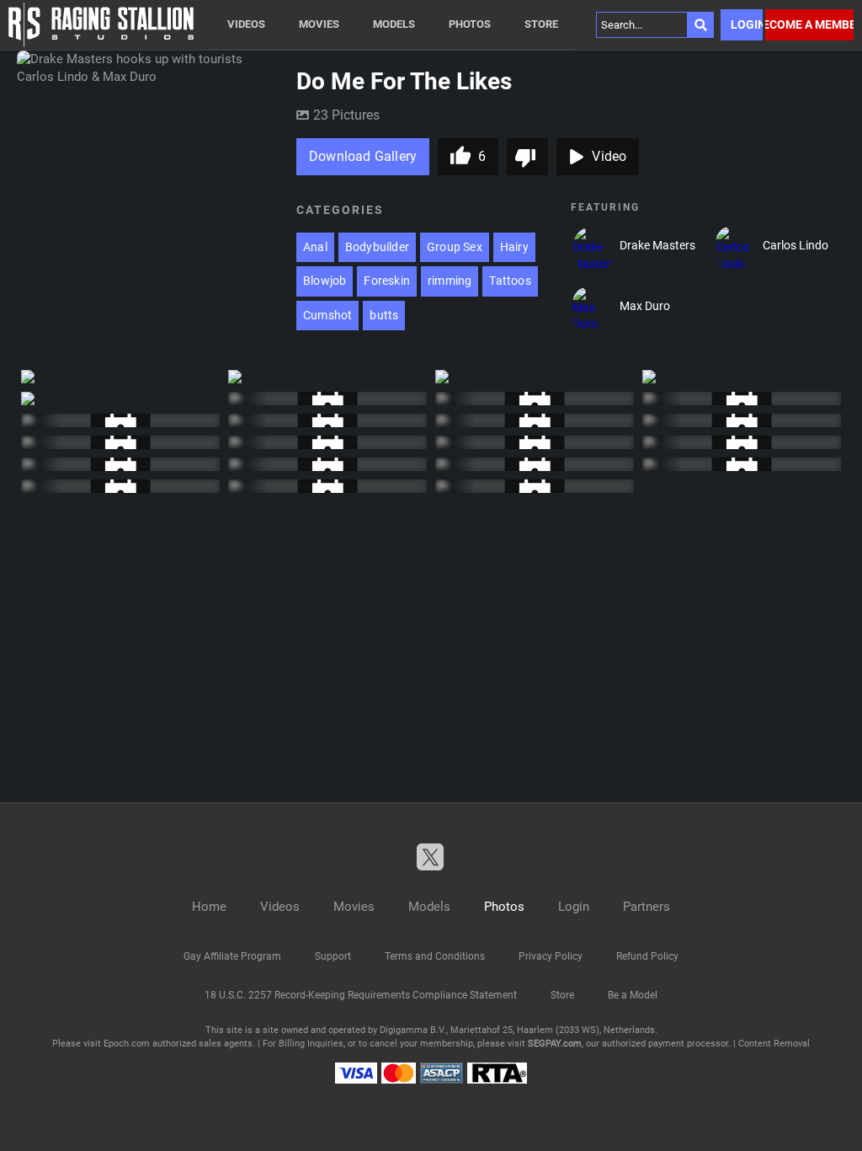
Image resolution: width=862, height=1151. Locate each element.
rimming (449, 280)
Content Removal (774, 1043)
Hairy (514, 247)
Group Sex (454, 247)
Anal (315, 247)
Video (609, 156)
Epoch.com (127, 1043)
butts (384, 315)
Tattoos (509, 280)
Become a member (809, 24)
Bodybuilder (377, 247)
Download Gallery (363, 156)
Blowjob (324, 280)
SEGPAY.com (555, 1043)
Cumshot (327, 315)
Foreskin (387, 280)
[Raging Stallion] (101, 25)
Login (747, 24)
